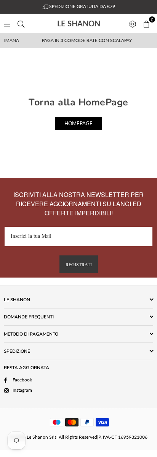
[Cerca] (21, 23)
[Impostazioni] (132, 23)
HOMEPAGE (78, 123)
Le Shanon (91, 23)
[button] (146, 23)
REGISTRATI (79, 264)
